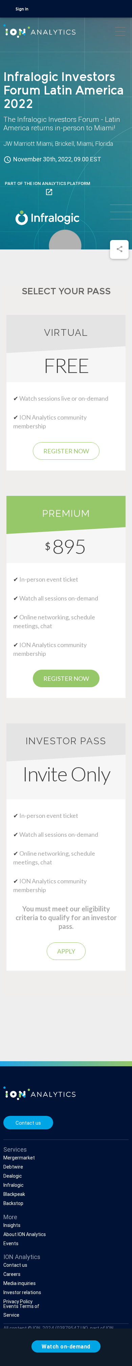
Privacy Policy (17, 1301)
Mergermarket (19, 1158)
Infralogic (13, 1185)
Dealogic (12, 1176)
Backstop (13, 1203)
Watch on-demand (66, 1346)
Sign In (22, 9)
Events (10, 1243)
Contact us (28, 1123)
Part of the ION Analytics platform (47, 188)
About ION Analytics (24, 1234)
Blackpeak (14, 1194)
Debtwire (13, 1167)
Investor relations (22, 1292)
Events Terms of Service (21, 1310)
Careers (11, 1274)
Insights (11, 1225)
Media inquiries (19, 1283)
